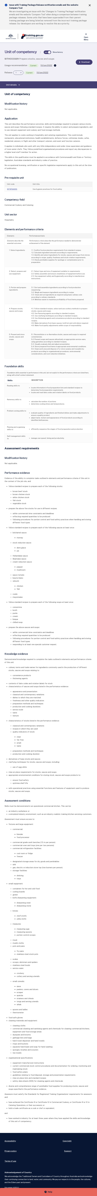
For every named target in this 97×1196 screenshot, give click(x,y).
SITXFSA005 (12, 189)
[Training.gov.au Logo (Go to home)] (30, 36)
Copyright (67, 1141)
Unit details (13, 84)
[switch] (47, 52)
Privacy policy (11, 1151)
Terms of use (10, 1161)
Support (67, 1151)
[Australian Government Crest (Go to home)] (11, 36)
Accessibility (10, 1141)
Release (8, 72)
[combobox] (18, 73)
